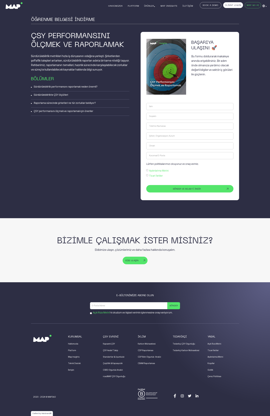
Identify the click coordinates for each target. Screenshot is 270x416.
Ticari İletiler (156, 176)
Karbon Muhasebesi (147, 344)
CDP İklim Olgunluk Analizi (149, 357)
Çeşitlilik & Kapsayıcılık (113, 363)
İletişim (71, 370)
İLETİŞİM (187, 6)
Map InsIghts (169, 6)
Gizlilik (210, 370)
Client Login (233, 5)
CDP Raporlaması (145, 351)
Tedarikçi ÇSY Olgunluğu (184, 344)
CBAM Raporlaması (146, 363)
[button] (150, 6)
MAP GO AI (253, 5)
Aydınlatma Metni (158, 171)
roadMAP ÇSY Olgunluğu (114, 377)
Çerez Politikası (214, 377)
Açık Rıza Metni (101, 312)
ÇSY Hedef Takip (110, 351)
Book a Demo (210, 5)
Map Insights (73, 357)
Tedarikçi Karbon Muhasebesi (186, 351)
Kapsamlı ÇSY (109, 344)
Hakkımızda (73, 344)
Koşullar (211, 363)
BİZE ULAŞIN (132, 261)
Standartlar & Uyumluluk (113, 357)
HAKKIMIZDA (115, 6)
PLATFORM (133, 6)
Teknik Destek (74, 363)
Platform (72, 351)
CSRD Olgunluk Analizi (113, 370)
